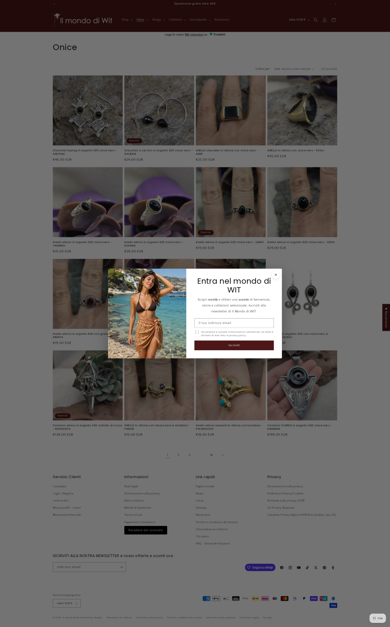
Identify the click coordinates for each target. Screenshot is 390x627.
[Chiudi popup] (276, 275)
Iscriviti (234, 345)
